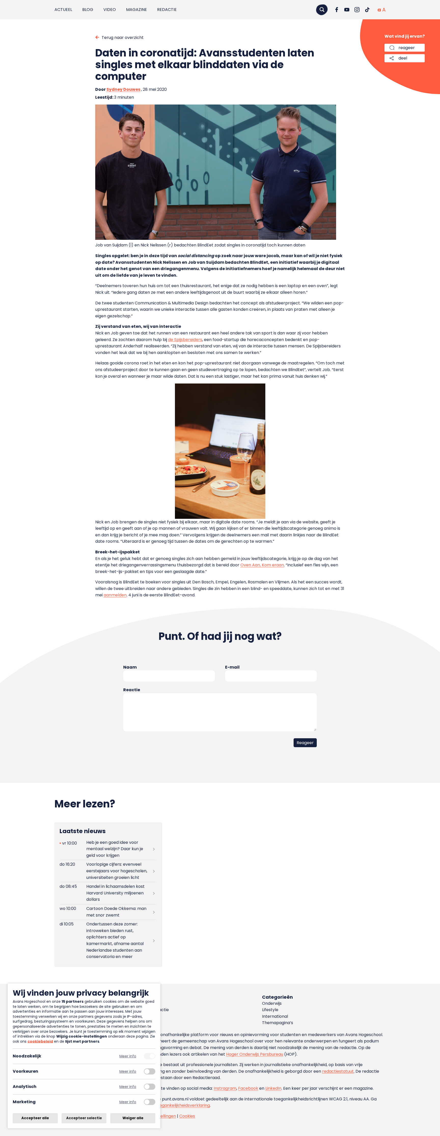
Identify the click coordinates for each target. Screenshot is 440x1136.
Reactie (131, 690)
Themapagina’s (277, 1023)
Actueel (63, 9)
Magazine (136, 9)
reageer (406, 48)
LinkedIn (273, 1088)
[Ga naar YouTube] (347, 10)
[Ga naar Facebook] (337, 10)
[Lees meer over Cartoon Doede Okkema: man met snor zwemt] (108, 912)
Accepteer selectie (84, 1118)
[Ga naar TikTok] (367, 10)
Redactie (167, 9)
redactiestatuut (338, 1071)
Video (109, 9)
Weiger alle (132, 1118)
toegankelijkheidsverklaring (182, 1105)
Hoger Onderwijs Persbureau (254, 1054)
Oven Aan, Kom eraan (262, 565)
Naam (130, 667)
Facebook (248, 1088)
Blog (87, 9)
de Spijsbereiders (185, 340)
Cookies (187, 1116)
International (275, 1016)
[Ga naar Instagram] (357, 10)
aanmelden (115, 595)
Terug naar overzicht (123, 37)
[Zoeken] (321, 9)
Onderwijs (272, 1003)
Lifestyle (270, 1010)
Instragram (225, 1088)
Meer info (127, 1056)
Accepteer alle (35, 1118)
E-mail (232, 667)
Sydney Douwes (123, 89)
